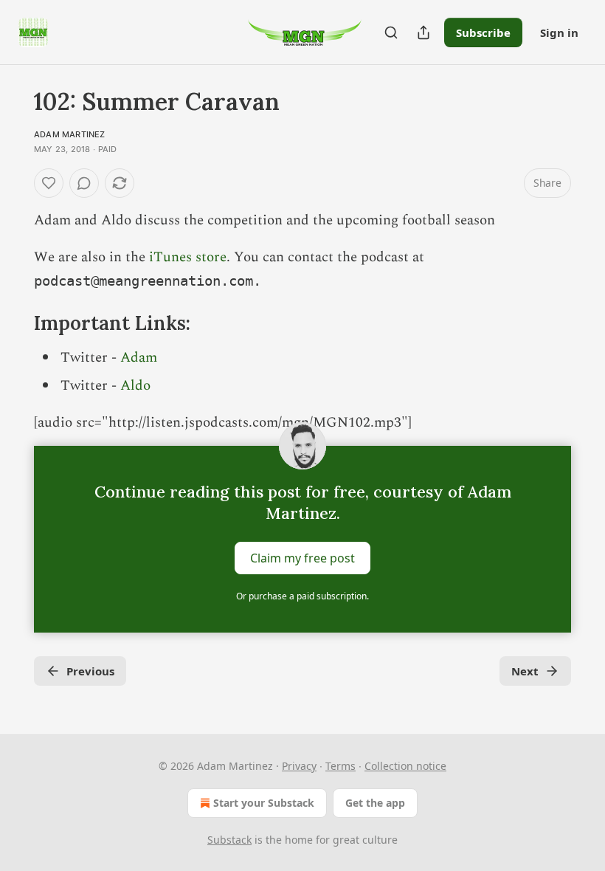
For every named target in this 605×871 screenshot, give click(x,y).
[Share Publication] (423, 32)
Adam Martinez (70, 134)
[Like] (48, 183)
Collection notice (405, 766)
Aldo (135, 385)
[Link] (13, 324)
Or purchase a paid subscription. (302, 596)
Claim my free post (302, 558)
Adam (138, 357)
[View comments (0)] (84, 183)
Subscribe (483, 32)
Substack (229, 840)
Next (525, 671)
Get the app (375, 803)
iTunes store (188, 257)
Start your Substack (263, 803)
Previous (90, 671)
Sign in (559, 32)
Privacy (299, 766)
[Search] (391, 32)
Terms (340, 766)
